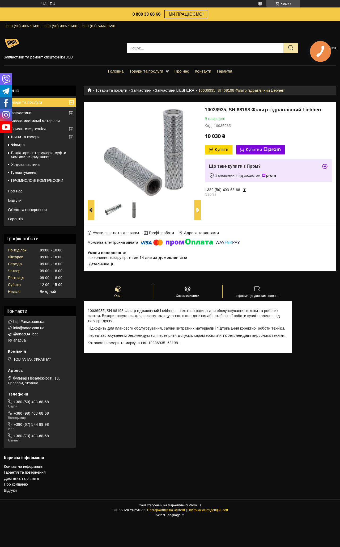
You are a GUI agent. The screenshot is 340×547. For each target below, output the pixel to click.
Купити (221, 149)
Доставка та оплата (21, 478)
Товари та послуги (146, 71)
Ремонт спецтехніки (28, 129)
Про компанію (16, 484)
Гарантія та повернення (25, 472)
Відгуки (15, 200)
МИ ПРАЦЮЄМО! (186, 14)
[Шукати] (290, 48)
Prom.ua (195, 505)
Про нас (182, 71)
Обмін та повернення (27, 209)
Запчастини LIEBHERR (174, 90)
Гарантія (224, 71)
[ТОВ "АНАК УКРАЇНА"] (62, 43)
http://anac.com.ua (28, 321)
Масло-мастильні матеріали (35, 121)
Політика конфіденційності (208, 510)
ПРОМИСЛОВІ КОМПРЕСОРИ (37, 180)
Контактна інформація (23, 466)
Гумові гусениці (24, 172)
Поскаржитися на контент (166, 510)
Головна (116, 71)
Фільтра (18, 145)
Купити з (254, 149)
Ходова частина (25, 164)
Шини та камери (25, 137)
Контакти (203, 71)
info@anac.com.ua (28, 328)
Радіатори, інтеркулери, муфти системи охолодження (38, 155)
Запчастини (141, 90)
